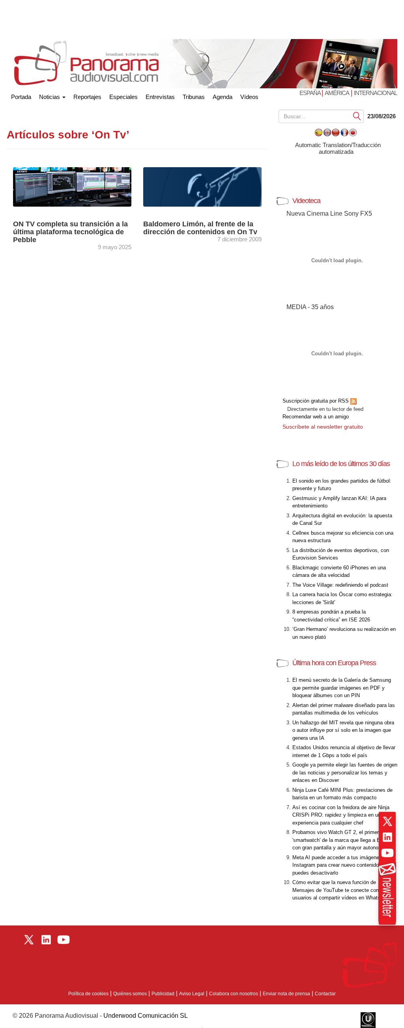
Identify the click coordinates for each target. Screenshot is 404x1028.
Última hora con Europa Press (334, 663)
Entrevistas (160, 96)
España (310, 93)
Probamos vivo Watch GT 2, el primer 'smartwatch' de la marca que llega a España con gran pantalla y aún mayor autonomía (343, 840)
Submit (357, 115)
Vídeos (249, 96)
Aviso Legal (191, 993)
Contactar (325, 993)
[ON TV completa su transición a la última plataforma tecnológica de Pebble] (72, 186)
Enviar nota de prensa (286, 993)
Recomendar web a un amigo (315, 417)
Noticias (50, 96)
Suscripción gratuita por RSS (316, 401)
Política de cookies (88, 993)
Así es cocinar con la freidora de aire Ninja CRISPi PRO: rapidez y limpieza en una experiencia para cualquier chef (340, 815)
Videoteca (306, 201)
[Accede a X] (387, 821)
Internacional (375, 93)
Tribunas (194, 96)
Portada (21, 95)
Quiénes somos (130, 993)
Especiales (123, 96)
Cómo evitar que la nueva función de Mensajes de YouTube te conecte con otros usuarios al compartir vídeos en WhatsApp (342, 890)
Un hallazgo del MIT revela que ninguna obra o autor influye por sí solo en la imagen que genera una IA (343, 730)
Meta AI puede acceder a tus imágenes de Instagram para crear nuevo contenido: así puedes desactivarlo (340, 865)
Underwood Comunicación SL (145, 1015)
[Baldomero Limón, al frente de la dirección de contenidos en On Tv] (210, 186)
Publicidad (163, 993)
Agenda (222, 96)
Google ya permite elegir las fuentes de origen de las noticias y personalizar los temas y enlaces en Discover (344, 772)
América (337, 93)
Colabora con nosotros (233, 993)
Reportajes (87, 96)
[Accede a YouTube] (387, 853)
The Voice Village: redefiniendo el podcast (340, 585)
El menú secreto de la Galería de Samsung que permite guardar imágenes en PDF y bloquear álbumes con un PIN (341, 687)
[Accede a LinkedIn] (387, 837)
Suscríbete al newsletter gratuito (322, 427)
